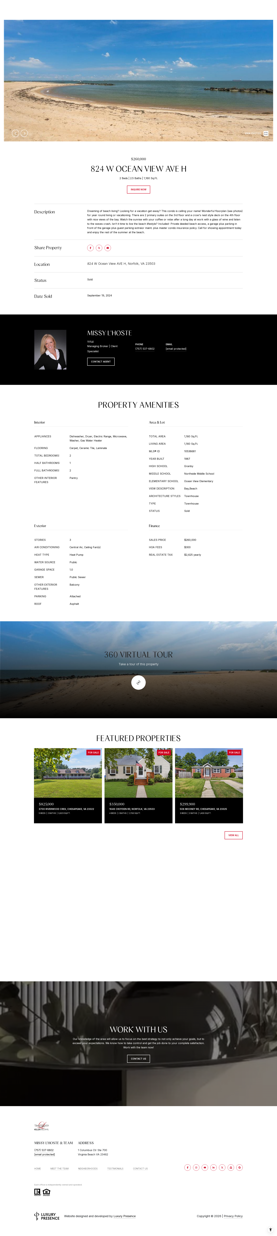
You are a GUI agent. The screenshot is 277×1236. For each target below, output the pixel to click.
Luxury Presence (124, 1216)
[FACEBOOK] (187, 1167)
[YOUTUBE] (205, 1167)
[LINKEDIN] (213, 1167)
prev (15, 133)
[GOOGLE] (239, 1167)
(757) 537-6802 (145, 348)
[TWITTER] (222, 1167)
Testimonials (115, 1169)
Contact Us (140, 1168)
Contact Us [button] (138, 1058)
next (24, 133)
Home (37, 1169)
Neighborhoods (88, 1169)
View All (233, 835)
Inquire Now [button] (138, 189)
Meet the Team (59, 1169)
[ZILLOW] (231, 1167)
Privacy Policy (233, 1216)
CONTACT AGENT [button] (101, 361)
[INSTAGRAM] (196, 1167)
